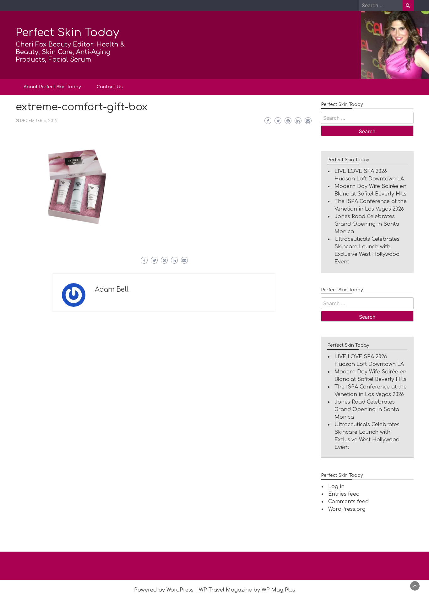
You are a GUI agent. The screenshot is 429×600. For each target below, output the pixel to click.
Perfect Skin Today (67, 32)
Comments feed (348, 501)
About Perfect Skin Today (52, 87)
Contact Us (110, 87)
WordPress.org (347, 509)
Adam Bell (111, 289)
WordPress (179, 590)
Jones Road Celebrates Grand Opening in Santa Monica (366, 224)
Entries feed (344, 494)
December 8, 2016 (38, 120)
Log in (336, 486)
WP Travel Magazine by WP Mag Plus (247, 590)
